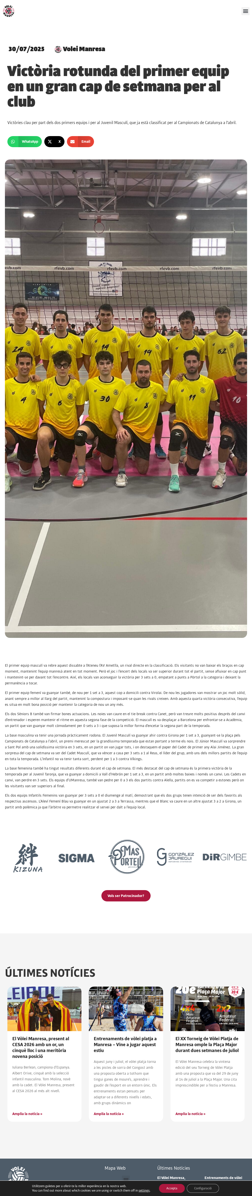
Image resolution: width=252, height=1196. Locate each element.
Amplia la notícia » (27, 1114)
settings (144, 1190)
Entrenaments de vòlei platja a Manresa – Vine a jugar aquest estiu (125, 1044)
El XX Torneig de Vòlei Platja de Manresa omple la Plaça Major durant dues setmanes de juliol (207, 1044)
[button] (245, 11)
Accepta (171, 1188)
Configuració (203, 1188)
